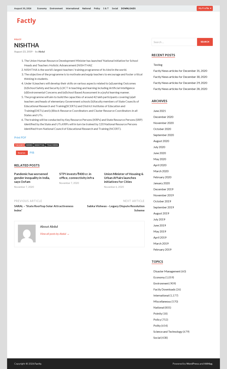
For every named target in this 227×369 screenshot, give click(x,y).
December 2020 (163, 116)
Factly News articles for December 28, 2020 (180, 88)
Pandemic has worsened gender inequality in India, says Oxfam (32, 178)
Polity (157, 325)
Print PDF (20, 137)
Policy (97, 8)
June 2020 (159, 153)
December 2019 (163, 189)
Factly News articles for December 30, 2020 (180, 76)
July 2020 (159, 147)
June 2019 (159, 225)
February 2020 (162, 177)
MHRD (29, 145)
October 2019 (162, 201)
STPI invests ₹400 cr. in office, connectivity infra (76, 176)
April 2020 (159, 165)
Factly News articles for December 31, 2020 (180, 70)
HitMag (208, 363)
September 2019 (163, 207)
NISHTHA (40, 145)
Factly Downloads (164, 289)
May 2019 (159, 231)
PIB (32, 152)
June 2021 (159, 110)
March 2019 (160, 243)
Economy (42, 8)
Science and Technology (167, 331)
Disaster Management (167, 271)
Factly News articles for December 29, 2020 (180, 82)
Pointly (157, 313)
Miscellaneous (162, 301)
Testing (157, 64)
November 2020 (163, 122)
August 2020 (161, 141)
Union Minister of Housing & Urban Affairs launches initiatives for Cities (123, 178)
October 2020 (162, 129)
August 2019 (161, 213)
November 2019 (163, 195)
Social (115, 8)
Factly (26, 20)
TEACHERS (52, 145)
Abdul (41, 51)
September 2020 (163, 135)
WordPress (192, 363)
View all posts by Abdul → (55, 233)
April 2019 (159, 237)
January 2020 (161, 183)
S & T (106, 8)
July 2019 (159, 219)
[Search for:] (182, 42)
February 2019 (162, 249)
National (86, 8)
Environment (56, 8)
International (72, 8)
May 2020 (159, 159)
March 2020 (160, 171)
